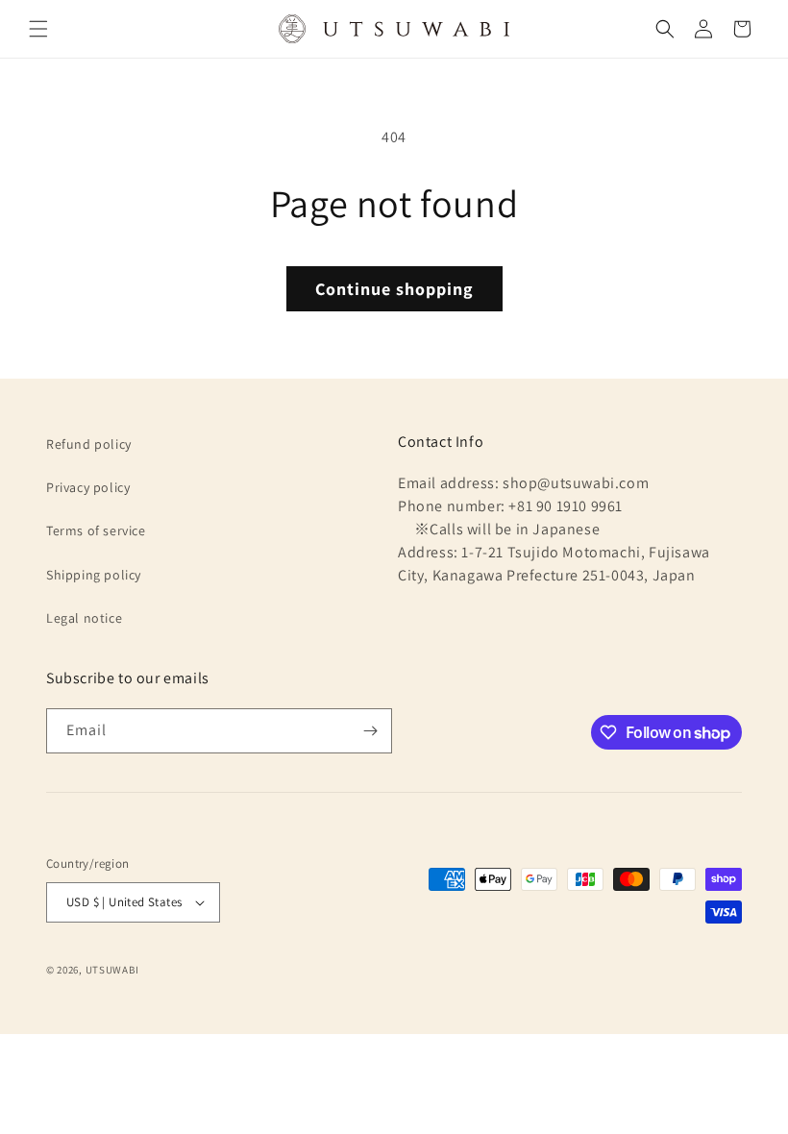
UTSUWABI (112, 969)
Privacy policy (88, 487)
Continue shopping (394, 289)
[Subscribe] (370, 730)
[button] (38, 29)
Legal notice (84, 618)
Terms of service (96, 530)
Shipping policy (93, 574)
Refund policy (89, 444)
